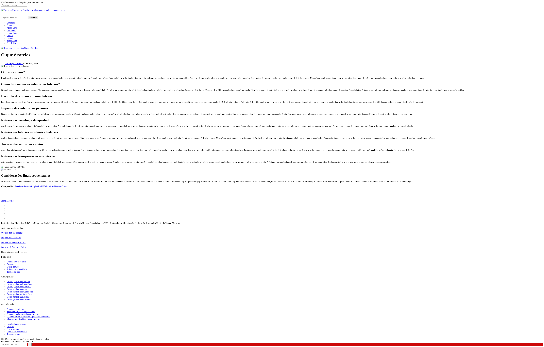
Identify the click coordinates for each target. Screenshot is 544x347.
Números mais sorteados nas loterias (23, 314)
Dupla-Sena (12, 33)
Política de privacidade (17, 269)
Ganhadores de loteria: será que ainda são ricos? (28, 316)
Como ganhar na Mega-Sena (19, 284)
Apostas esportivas (15, 309)
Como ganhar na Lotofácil (18, 281)
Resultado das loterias (16, 261)
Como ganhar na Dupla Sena (20, 291)
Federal (10, 38)
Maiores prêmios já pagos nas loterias (23, 319)
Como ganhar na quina (17, 289)
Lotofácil (11, 23)
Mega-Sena (12, 28)
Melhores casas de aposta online (21, 311)
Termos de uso (13, 272)
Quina (9, 25)
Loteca (10, 35)
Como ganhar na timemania (19, 299)
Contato (10, 264)
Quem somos (13, 267)
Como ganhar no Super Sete (19, 294)
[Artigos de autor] (6, 198)
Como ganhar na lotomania (19, 286)
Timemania (12, 40)
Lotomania (11, 30)
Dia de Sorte (12, 43)
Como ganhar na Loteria (18, 297)
